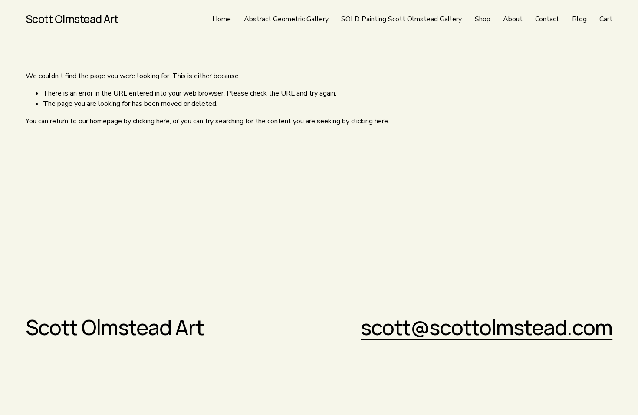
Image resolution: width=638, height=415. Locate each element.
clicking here (151, 121)
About (513, 19)
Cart (605, 19)
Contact (547, 19)
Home (221, 19)
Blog (579, 19)
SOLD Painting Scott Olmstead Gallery (401, 19)
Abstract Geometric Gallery (286, 19)
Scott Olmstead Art (72, 19)
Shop (482, 19)
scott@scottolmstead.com (486, 327)
